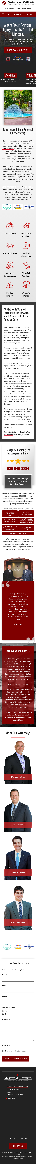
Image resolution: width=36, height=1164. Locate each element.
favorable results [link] (12, 549)
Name (4, 974)
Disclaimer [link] (5, 1156)
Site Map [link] (11, 1156)
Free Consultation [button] (18, 50)
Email (4, 985)
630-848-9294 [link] (18, 468)
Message (6, 1019)
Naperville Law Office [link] (17, 1086)
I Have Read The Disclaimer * (16, 1051)
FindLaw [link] (21, 1158)
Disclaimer (6, 1046)
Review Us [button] (18, 1146)
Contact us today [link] (8, 187)
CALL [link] (31, 14)
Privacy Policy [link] (17, 1156)
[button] (6, 13)
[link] (18, 2)
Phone (4, 996)
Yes (6, 1011)
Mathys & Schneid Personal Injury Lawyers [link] (17, 1152)
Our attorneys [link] (9, 409)
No (6, 1014)
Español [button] (18, 14)
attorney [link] (25, 348)
